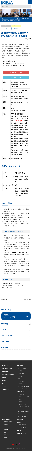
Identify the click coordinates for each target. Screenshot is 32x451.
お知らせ (4, 377)
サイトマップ (20, 430)
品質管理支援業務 (22, 368)
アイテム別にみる (6, 371)
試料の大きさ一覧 (22, 404)
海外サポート (21, 376)
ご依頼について (20, 391)
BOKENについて (6, 419)
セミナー (4, 383)
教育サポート (21, 378)
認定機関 (6, 429)
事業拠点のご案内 (8, 421)
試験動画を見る (6, 389)
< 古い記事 (4, 299)
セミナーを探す (9, 316)
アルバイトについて (22, 427)
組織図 (5, 437)
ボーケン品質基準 (22, 416)
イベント (4, 386)
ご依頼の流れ (21, 394)
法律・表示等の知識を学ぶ (8, 374)
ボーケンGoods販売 (22, 388)
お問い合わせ (20, 419)
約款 (5, 434)
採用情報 (19, 422)
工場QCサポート (22, 373)
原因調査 (20, 401)
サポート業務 (20, 365)
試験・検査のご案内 (7, 368)
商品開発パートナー (22, 371)
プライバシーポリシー (22, 433)
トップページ (5, 365)
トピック (4, 380)
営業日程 (6, 424)
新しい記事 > (27, 299)
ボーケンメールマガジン (23, 386)
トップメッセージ (8, 427)
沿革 (5, 432)
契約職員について (22, 424)
